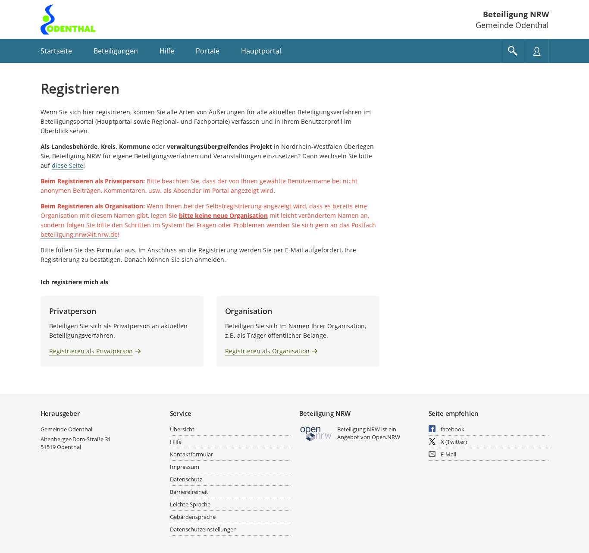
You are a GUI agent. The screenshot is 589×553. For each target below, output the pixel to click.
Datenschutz (186, 479)
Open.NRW (386, 437)
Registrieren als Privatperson (91, 351)
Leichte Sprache (190, 504)
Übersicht (182, 429)
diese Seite (67, 165)
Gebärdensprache (193, 517)
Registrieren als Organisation (267, 351)
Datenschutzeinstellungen (203, 529)
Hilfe (176, 442)
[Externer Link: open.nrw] (316, 433)
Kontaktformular (191, 454)
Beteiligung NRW (516, 14)
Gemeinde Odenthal (66, 429)
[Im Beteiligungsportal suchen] (513, 51)
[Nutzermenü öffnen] (537, 51)
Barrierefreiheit (189, 492)
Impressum (184, 467)
